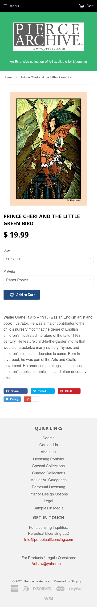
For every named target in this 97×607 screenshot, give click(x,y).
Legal (48, 501)
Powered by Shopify (67, 581)
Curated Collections (48, 473)
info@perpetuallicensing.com (48, 539)
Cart (89, 6)
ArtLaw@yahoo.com (48, 563)
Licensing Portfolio (48, 459)
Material (10, 271)
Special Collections (48, 465)
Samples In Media (48, 508)
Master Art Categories (48, 479)
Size (7, 250)
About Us (48, 451)
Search (49, 438)
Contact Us (48, 444)
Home (8, 77)
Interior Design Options (48, 494)
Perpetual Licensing (48, 487)
